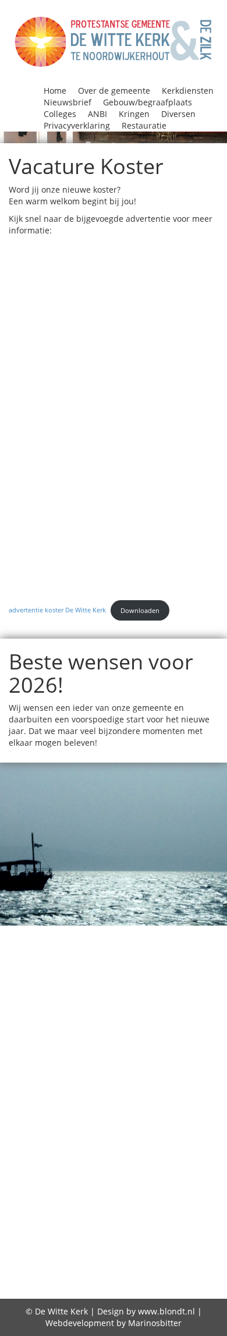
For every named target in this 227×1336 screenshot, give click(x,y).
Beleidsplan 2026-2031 (81, 963)
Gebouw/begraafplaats (147, 102)
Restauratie (144, 125)
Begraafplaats (139, 948)
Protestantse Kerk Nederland (125, 1172)
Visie (193, 1202)
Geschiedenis (183, 1022)
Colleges (60, 113)
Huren (83, 1037)
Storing (191, 1187)
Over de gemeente (114, 90)
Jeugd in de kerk (175, 1037)
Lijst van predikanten (147, 1112)
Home (55, 90)
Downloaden (139, 610)
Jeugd (116, 1037)
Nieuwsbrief (67, 102)
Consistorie (55, 993)
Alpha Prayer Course (162, 933)
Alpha (91, 933)
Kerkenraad (98, 1082)
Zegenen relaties (102, 1247)
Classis (208, 963)
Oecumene (129, 1127)
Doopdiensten (64, 1008)
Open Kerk (188, 1127)
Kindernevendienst (175, 1097)
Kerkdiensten (188, 90)
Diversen (178, 113)
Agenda (54, 933)
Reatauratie (73, 1187)
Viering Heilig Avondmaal (111, 1202)
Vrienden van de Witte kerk (125, 1217)
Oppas (78, 1142)
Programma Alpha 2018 (125, 1157)
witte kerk (159, 1232)
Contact (107, 993)
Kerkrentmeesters (74, 1097)
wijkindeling (96, 1232)
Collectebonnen (81, 977)
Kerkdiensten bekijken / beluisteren (125, 1067)
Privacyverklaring (77, 125)
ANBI (97, 113)
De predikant (172, 1264)
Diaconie (153, 993)
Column (191, 977)
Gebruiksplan (173, 1280)
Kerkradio (157, 1082)
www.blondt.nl (166, 1311)
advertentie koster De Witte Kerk (57, 610)
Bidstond (164, 963)
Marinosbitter (155, 1322)
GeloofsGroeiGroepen (89, 1022)
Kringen (134, 113)
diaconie (170, 1247)
